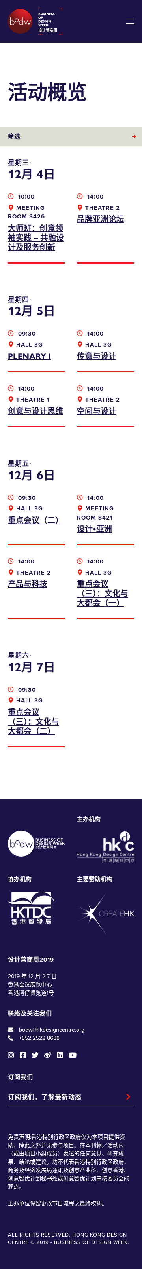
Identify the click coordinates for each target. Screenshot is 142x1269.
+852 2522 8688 (39, 1038)
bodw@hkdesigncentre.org (51, 1029)
